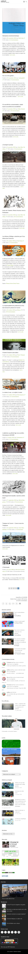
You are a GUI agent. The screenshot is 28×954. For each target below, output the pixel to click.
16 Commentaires (15, 110)
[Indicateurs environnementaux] (14, 20)
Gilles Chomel (21, 109)
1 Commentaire (19, 529)
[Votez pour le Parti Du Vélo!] (10, 865)
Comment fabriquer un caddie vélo (14, 918)
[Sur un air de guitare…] (14, 67)
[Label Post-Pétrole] (5, 876)
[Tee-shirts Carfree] (13, 729)
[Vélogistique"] (11, 747)
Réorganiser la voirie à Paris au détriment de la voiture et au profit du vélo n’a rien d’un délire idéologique (20, 803)
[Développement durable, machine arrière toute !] (14, 487)
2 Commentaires (13, 242)
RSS (16, 603)
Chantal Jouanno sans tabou (10, 352)
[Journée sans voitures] (10, 856)
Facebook (3, 603)
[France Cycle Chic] (10, 847)
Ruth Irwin (21, 38)
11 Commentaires (13, 40)
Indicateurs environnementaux (10, 36)
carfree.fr (3, 1)
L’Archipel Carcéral (7, 144)
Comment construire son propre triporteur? (16, 914)
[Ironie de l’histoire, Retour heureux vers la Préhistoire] (14, 201)
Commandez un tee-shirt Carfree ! (9, 731)
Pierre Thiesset (21, 355)
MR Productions (11, 947)
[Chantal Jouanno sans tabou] (14, 344)
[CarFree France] (5, 872)
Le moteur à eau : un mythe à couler (12, 392)
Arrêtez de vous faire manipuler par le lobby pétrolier (20, 784)
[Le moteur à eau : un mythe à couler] (14, 384)
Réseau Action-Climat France (12, 283)
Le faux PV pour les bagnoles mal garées (16, 904)
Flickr (13, 603)
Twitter (6, 603)
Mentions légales (17, 951)
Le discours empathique (20, 818)
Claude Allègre (10, 265)
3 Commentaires (18, 149)
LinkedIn (10, 603)
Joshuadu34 (22, 78)
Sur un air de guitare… (8, 75)
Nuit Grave (20, 240)
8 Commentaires (19, 502)
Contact (20, 603)
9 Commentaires (15, 356)
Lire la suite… (13, 55)
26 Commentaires (18, 216)
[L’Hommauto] (14, 560)
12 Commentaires (13, 439)
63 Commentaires (10, 311)
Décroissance (20, 394)
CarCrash (14, 692)
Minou (18, 310)
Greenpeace (20, 437)
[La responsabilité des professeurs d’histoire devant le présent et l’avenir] (14, 297)
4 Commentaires (15, 79)
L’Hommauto (5, 567)
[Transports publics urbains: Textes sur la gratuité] (11, 764)
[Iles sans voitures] (11, 756)
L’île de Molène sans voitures (13, 923)
